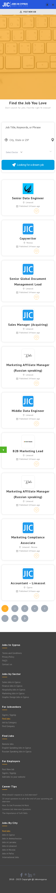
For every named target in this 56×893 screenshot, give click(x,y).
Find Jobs (6, 718)
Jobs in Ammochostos (12, 838)
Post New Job (29, 12)
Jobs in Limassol (9, 846)
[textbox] (12, 152)
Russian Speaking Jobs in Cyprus (16, 751)
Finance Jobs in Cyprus (12, 686)
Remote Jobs (8, 744)
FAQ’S (4, 660)
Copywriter (28, 238)
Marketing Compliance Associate (28, 540)
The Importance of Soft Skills (15, 813)
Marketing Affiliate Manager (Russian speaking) (28, 367)
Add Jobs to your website (13, 776)
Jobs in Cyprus (8, 834)
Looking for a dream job (30, 164)
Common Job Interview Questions (16, 809)
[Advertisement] (28, 70)
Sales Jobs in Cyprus (11, 682)
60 (15, 618)
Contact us (7, 664)
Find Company (8, 726)
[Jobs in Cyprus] (15, 4)
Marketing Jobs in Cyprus (13, 693)
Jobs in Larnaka (9, 842)
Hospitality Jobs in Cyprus (13, 689)
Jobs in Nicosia (8, 849)
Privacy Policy (8, 656)
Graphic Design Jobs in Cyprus (15, 697)
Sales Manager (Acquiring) (28, 325)
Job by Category (9, 722)
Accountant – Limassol (28, 583)
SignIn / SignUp (9, 715)
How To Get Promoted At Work (15, 805)
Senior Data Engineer (28, 198)
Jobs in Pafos (8, 853)
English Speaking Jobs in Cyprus (16, 747)
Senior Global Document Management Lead (28, 281)
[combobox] (13, 152)
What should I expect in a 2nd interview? (19, 794)
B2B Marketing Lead (28, 451)
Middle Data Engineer (28, 411)
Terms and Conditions (12, 653)
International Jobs (10, 857)
